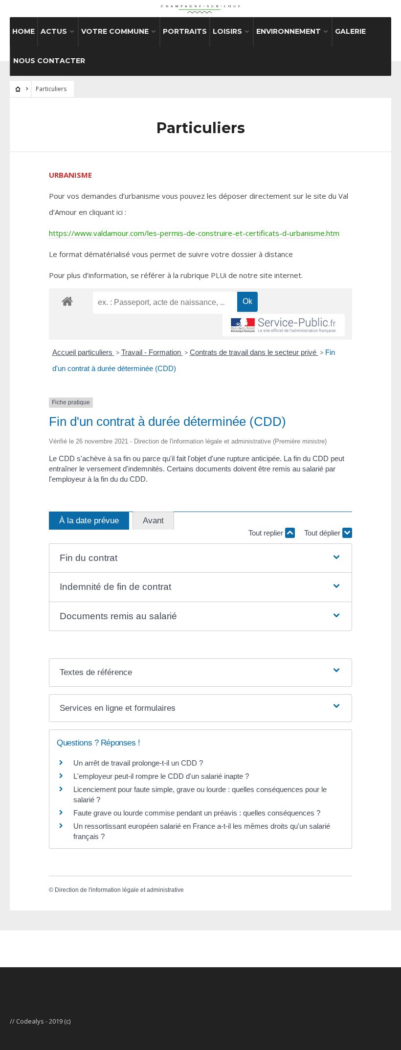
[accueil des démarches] (67, 301)
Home (23, 31)
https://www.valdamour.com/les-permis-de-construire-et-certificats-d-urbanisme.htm (194, 233)
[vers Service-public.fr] (284, 325)
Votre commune (115, 31)
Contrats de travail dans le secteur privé (254, 352)
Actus (54, 31)
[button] (200, 558)
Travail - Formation (152, 352)
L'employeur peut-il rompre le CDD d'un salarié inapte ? (161, 776)
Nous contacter (49, 60)
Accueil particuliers (83, 352)
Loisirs (227, 31)
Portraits (185, 31)
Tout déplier (323, 533)
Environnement (288, 31)
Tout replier (266, 533)
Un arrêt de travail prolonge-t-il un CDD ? (138, 763)
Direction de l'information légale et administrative (119, 890)
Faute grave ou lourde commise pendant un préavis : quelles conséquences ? (196, 813)
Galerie (350, 31)
